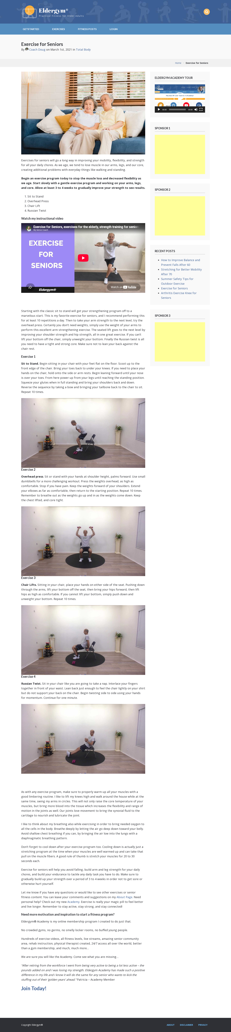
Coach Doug (37, 49)
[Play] (158, 109)
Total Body (83, 49)
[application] (180, 98)
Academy (73, 902)
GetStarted (31, 28)
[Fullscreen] (201, 109)
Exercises (58, 28)
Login (114, 28)
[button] (180, 98)
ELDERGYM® (52, 12)
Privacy (202, 1024)
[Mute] (196, 109)
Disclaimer (186, 1024)
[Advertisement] (180, 154)
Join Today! (34, 988)
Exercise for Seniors (174, 288)
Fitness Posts (87, 28)
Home (178, 62)
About (171, 1024)
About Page (124, 897)
